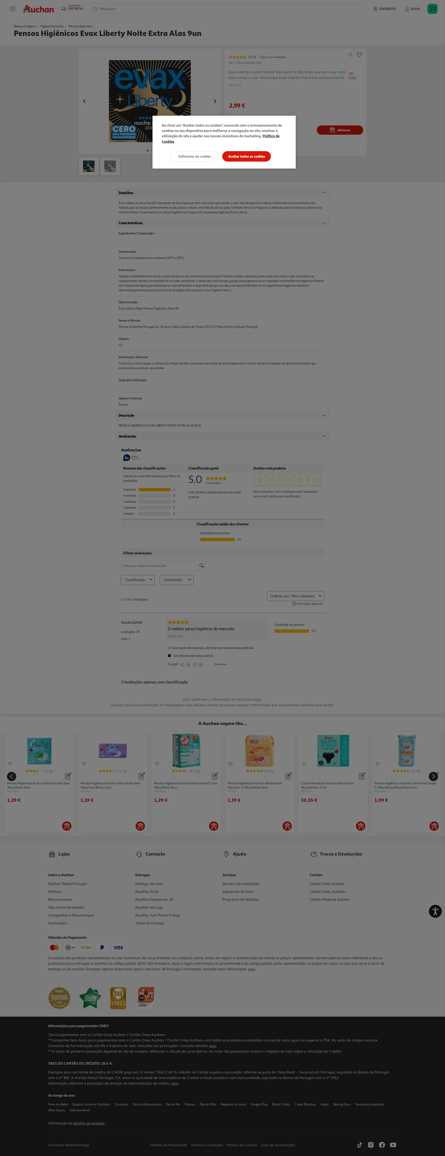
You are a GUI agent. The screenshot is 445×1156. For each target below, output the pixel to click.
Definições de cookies (194, 156)
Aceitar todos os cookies (246, 156)
